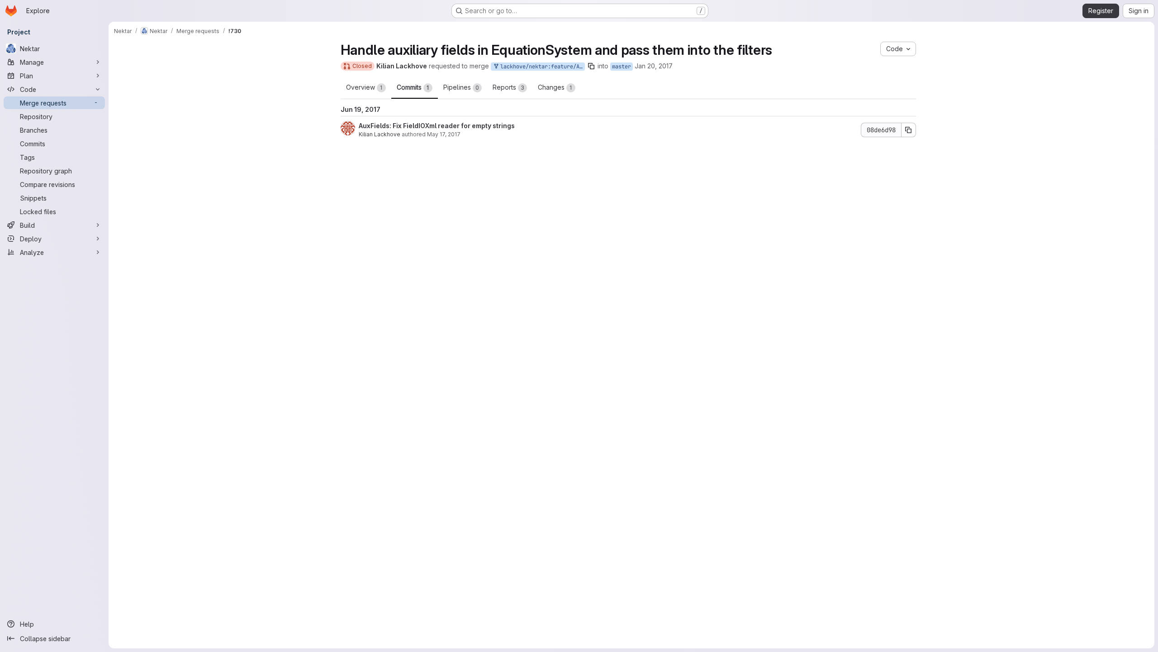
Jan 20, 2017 (654, 66)
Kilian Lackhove (379, 134)
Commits (413, 87)
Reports (508, 87)
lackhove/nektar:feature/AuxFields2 (541, 66)
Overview (364, 87)
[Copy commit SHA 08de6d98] (909, 130)
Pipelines (461, 87)
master (621, 66)
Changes (555, 87)
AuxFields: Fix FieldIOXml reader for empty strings (437, 125)
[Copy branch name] (591, 66)
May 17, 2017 (443, 134)
